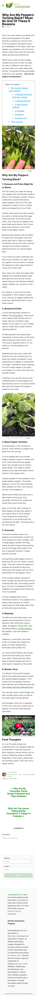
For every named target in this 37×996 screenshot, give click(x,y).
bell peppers (18, 315)
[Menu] (3, 5)
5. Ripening (19, 114)
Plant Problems (13, 778)
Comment (6, 834)
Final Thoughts (17, 122)
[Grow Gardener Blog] (18, 5)
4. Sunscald (19, 111)
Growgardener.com (15, 895)
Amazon (14, 936)
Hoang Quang (13, 772)
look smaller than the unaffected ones (17, 687)
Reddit (30, 171)
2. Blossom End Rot (22, 101)
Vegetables (5, 778)
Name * (7, 858)
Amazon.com (15, 955)
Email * (7, 866)
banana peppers (24, 629)
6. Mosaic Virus (21, 118)
